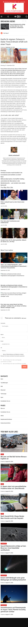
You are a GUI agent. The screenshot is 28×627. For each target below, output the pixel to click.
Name (2, 334)
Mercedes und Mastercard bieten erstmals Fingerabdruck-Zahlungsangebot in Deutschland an (14, 286)
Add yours (23, 318)
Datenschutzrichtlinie (5, 423)
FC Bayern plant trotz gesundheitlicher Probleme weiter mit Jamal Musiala (13, 487)
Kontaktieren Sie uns (5, 401)
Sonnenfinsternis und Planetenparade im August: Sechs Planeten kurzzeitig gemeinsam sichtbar (13, 610)
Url (1, 347)
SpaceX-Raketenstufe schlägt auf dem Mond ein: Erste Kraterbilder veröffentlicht (13, 548)
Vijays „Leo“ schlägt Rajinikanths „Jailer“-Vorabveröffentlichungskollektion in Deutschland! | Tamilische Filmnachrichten (14, 266)
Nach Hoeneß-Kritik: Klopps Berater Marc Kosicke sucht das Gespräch (12, 517)
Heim (2, 379)
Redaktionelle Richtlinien (6, 419)
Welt (2, 386)
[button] (25, 21)
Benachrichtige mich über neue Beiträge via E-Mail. (14, 363)
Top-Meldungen (4, 382)
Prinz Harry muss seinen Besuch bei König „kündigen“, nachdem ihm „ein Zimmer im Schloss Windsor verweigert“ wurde (13, 306)
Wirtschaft (3, 390)
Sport (2, 397)
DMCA (2, 415)
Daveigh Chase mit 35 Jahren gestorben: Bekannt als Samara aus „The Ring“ (13, 240)
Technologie (3, 393)
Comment (3, 323)
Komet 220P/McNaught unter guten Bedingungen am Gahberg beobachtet (19, 26)
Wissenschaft (3, 543)
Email (2, 341)
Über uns (3, 408)
